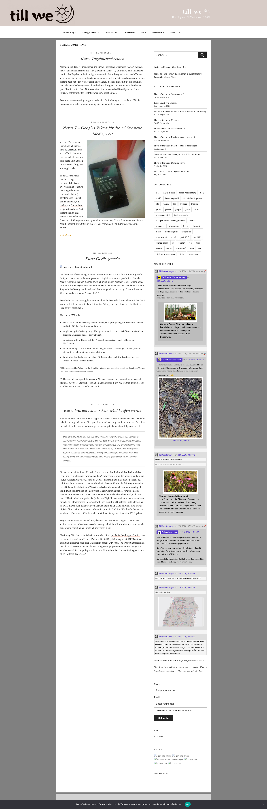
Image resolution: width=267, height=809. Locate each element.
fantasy (166, 203)
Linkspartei (196, 226)
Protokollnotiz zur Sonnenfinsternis (169, 128)
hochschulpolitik (163, 214)
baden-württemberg (187, 192)
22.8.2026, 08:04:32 (195, 359)
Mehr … (174, 32)
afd (157, 192)
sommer (181, 242)
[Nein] (263, 804)
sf (173, 242)
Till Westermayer (166, 271)
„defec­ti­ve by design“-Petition (125, 535)
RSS (201, 670)
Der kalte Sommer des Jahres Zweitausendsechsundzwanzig (180, 111)
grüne (187, 209)
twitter (169, 248)
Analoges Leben (89, 32)
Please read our (174, 710)
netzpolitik (186, 231)
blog (202, 192)
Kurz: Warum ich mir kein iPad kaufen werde (102, 410)
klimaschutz (174, 226)
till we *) (196, 11)
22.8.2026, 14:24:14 (165, 281)
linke (185, 226)
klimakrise (160, 226)
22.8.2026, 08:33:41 (186, 455)
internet (192, 220)
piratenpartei (161, 237)
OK (187, 804)
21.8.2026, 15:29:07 (190, 532)
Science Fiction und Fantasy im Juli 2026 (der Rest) (177, 154)
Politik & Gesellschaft (151, 32)
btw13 (158, 198)
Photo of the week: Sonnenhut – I (169, 94)
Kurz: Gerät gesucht (102, 258)
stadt (198, 242)
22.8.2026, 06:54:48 (186, 587)
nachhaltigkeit (171, 231)
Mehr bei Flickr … (162, 773)
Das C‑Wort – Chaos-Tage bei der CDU (171, 171)
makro (158, 231)
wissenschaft (193, 253)
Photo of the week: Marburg (166, 119)
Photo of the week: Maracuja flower (169, 162)
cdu (157, 203)
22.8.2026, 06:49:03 (186, 636)
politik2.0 (184, 237)
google (178, 209)
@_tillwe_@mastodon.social (191, 660)
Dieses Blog (68, 32)
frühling (194, 203)
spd (190, 242)
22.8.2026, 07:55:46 (186, 573)
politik (173, 237)
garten (158, 209)
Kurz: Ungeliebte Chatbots (165, 102)
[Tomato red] (190, 759)
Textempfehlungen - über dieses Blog (170, 66)
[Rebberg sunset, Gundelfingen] (168, 759)
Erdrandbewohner (169, 532)
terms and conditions (181, 710)
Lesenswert (130, 32)
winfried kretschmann (165, 253)
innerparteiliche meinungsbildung (170, 220)
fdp (174, 203)
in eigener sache (181, 214)
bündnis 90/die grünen (192, 198)
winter (181, 253)
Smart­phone (77, 205)
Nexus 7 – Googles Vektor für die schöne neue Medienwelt (102, 131)
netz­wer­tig (90, 425)
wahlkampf (181, 248)
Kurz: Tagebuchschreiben (102, 58)
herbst (196, 209)
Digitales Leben (112, 32)
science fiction (162, 242)
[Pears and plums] (162, 755)
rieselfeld (197, 237)
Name (156, 683)
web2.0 (201, 248)
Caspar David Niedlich (171, 359)
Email (157, 697)
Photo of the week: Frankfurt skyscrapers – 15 (174, 137)
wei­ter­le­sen (65, 234)
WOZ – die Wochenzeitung (173, 277)
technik (159, 248)
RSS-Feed (158, 736)
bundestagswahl (172, 198)
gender (168, 209)
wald (192, 248)
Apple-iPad (98, 418)
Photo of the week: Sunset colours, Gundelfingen (175, 145)
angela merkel (169, 192)
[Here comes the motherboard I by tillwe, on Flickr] (76, 266)
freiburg (183, 203)
